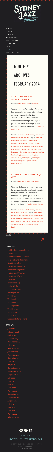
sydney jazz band (37, 221)
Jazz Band (38, 135)
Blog (9, 49)
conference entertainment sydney (22, 143)
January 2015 (12, 338)
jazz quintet (15, 152)
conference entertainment (28, 140)
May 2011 (11, 407)
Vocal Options (15, 212)
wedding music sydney (23, 160)
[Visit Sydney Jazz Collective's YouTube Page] (30, 430)
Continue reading (34, 204)
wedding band (26, 158)
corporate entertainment (24, 215)
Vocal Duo (11, 295)
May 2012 (11, 384)
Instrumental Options (16, 266)
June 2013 (11, 361)
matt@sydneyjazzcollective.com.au (26, 439)
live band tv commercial (27, 152)
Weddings (11, 37)
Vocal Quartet (12, 302)
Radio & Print (12, 286)
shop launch (18, 221)
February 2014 (13, 348)
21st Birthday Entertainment (18, 249)
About (9, 34)
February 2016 (13, 331)
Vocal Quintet (25, 137)
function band (15, 149)
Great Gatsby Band (15, 263)
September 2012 (14, 371)
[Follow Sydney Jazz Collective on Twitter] (21, 430)
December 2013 (13, 354)
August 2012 (12, 374)
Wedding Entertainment (17, 318)
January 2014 (12, 351)
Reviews (11, 43)
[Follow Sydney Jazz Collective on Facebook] (26, 430)
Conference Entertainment (18, 256)
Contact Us (12, 52)
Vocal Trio (24, 212)
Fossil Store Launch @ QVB (26, 176)
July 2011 (11, 404)
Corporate (12, 40)
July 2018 (11, 328)
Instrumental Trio (14, 276)
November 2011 (13, 394)
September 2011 (14, 397)
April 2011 (11, 410)
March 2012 (12, 390)
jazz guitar (36, 218)
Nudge (30, 448)
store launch (27, 221)
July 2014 (11, 345)
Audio (9, 31)
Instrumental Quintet (15, 272)
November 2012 (13, 367)
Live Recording (13, 282)
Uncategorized (13, 292)
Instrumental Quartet (15, 269)
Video (9, 28)
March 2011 (12, 413)
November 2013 (13, 358)
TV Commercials (14, 289)
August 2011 (12, 400)
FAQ (8, 46)
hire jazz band (25, 149)
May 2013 (11, 364)
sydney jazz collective (22, 155)
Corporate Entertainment (26, 135)
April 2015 (11, 335)
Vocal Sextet (12, 312)
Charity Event (12, 253)
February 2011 (13, 417)
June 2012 (11, 381)
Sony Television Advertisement (21, 98)
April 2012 (11, 387)
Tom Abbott (36, 103)
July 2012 (11, 377)
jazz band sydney (36, 149)
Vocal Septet (12, 308)
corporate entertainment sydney (32, 146)
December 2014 (13, 341)
